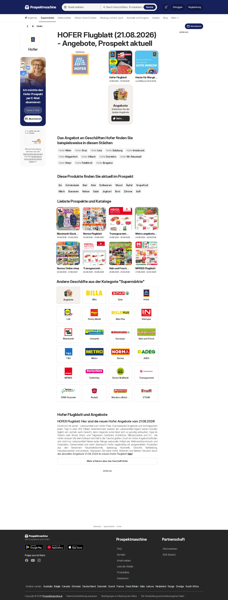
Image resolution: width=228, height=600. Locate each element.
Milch (62, 191)
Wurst (118, 185)
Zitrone (128, 191)
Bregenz (104, 162)
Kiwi (93, 185)
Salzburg (114, 150)
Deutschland (89, 586)
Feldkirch (83, 162)
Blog (165, 17)
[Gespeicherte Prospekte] (166, 7)
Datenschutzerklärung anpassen (81, 596)
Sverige (180, 586)
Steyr (65, 162)
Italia (142, 586)
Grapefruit (142, 185)
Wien (65, 150)
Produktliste (123, 572)
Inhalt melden (124, 560)
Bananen (73, 191)
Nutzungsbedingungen (33, 154)
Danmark (102, 586)
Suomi (111, 586)
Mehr (173, 17)
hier (130, 453)
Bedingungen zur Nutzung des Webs (119, 596)
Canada (66, 586)
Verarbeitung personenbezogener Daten (33, 159)
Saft (138, 191)
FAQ (119, 548)
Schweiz (76, 586)
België (57, 586)
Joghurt (106, 191)
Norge (171, 586)
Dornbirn (107, 156)
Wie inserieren (170, 548)
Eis (60, 185)
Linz (96, 150)
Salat (95, 191)
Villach (88, 156)
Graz (81, 150)
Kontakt (121, 554)
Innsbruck (135, 150)
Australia (47, 586)
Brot (117, 191)
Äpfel (129, 185)
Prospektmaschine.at (52, 596)
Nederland (160, 586)
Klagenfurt (68, 156)
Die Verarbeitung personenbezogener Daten (162, 596)
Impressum (122, 578)
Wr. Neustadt (130, 156)
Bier (85, 185)
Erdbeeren (105, 185)
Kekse (85, 191)
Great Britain (131, 586)
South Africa (192, 586)
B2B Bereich (169, 554)
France (120, 586)
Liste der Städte (125, 566)
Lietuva (150, 586)
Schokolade (72, 185)
